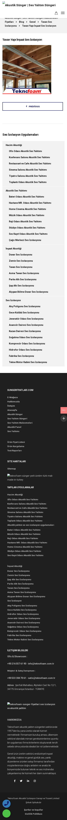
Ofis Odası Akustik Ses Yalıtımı (25, 151)
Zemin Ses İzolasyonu (21, 261)
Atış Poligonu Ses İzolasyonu (24, 306)
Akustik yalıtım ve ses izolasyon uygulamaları (30, 525)
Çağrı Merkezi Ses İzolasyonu (25, 240)
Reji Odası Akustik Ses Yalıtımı (25, 221)
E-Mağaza (12, 397)
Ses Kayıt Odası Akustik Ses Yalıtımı (28, 234)
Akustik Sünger (15, 414)
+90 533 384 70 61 (16, 678)
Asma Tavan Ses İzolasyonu (24, 273)
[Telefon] (6, 804)
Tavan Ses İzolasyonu (20, 267)
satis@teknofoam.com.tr (41, 678)
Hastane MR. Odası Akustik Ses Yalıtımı (30, 203)
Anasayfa (12, 410)
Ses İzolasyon (13, 300)
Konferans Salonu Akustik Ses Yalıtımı (29, 157)
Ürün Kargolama (15, 446)
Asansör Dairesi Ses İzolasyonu (26, 325)
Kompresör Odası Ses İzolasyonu (27, 343)
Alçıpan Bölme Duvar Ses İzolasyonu (28, 292)
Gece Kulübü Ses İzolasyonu (24, 312)
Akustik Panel (14, 427)
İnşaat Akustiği (13, 248)
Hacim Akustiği (14, 145)
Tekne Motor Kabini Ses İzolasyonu (28, 362)
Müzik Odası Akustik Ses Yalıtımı (26, 215)
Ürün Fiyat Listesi (16, 442)
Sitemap (11, 468)
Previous (34, 106)
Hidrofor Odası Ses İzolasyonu (25, 349)
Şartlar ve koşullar (33, 810)
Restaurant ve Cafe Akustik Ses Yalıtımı (30, 163)
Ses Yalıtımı (13, 431)
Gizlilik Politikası (33, 814)
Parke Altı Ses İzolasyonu (22, 279)
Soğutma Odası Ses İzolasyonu (25, 337)
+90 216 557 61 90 (16, 663)
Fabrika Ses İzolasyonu (21, 356)
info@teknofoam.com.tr (41, 663)
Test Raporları (14, 450)
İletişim (11, 406)
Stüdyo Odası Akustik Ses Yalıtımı (27, 227)
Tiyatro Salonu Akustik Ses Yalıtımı (28, 176)
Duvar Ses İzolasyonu (20, 254)
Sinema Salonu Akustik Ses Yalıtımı (28, 169)
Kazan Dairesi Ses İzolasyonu (25, 331)
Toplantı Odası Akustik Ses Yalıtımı (28, 182)
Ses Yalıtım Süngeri (17, 418)
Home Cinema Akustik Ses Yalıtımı (27, 209)
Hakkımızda (13, 401)
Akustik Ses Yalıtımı (16, 190)
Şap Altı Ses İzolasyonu (21, 285)
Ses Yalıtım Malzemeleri (20, 423)
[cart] (56, 13)
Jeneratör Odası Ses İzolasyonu (26, 318)
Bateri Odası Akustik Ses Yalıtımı (26, 196)
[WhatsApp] (6, 813)
